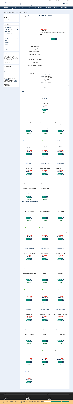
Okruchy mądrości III (29, 354)
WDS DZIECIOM (22, 7)
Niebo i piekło (45, 293)
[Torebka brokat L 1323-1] (29, 371)
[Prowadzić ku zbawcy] (45, 249)
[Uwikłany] (45, 269)
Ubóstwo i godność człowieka (60, 314)
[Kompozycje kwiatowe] (61, 249)
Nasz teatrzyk (60, 273)
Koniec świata (29, 314)
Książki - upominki (15, 12)
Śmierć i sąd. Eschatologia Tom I (29, 293)
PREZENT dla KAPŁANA (38, 5)
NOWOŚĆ (30, 5)
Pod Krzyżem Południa (29, 334)
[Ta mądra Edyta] (29, 118)
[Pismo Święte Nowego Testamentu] (61, 350)
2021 (45, 147)
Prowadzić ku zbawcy (44, 253)
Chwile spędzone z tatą (23, 12)
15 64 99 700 (6, 79)
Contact (5, 399)
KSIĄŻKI (16, 7)
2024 (60, 147)
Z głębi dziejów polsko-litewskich (29, 273)
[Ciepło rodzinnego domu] (45, 118)
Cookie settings (47, 401)
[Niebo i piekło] (45, 289)
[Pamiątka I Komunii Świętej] (29, 249)
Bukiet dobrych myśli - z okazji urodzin (60, 233)
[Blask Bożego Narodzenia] (61, 118)
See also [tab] (45, 87)
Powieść (33, 5)
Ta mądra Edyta (29, 122)
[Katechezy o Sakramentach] (61, 330)
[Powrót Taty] (45, 350)
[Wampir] (45, 330)
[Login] (61, 3)
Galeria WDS (28, 399)
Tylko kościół (60, 293)
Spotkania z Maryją (45, 188)
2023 (29, 148)
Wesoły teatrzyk (60, 211)
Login (63, 0)
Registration (67, 0)
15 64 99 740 (15, 80)
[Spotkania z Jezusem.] (61, 140)
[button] (60, 0)
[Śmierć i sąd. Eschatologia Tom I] (29, 289)
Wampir (44, 334)
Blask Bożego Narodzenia (60, 122)
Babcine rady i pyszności (45, 168)
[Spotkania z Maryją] (45, 184)
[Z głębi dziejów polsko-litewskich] (29, 269)
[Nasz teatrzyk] (61, 269)
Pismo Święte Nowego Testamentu (60, 355)
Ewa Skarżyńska (48, 74)
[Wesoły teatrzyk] (61, 207)
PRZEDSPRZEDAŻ (44, 5)
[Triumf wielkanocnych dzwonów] (29, 184)
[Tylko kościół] (61, 289)
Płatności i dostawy (6, 397)
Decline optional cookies (56, 401)
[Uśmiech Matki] (45, 99)
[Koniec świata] (29, 310)
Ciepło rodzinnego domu (45, 122)
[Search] (51, 4)
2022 (45, 190)
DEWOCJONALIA (35, 7)
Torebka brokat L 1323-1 (29, 376)
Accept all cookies (65, 401)
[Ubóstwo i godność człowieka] (61, 310)
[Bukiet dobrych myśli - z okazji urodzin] (61, 227)
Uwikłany (45, 273)
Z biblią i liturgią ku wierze (45, 314)
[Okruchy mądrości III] (29, 350)
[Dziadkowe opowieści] (61, 164)
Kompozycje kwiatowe (60, 253)
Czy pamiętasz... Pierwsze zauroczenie (29, 145)
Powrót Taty (44, 354)
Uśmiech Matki (45, 103)
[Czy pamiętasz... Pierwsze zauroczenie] (29, 140)
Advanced (27, 5)
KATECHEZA (29, 7)
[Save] (17, 62)
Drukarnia (27, 398)
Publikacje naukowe (29, 397)
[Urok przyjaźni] (45, 140)
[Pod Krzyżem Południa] (29, 330)
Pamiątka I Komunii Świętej (29, 253)
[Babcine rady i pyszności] (45, 164)
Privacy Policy (6, 398)
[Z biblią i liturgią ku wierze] (45, 310)
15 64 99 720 (15, 81)
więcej (21, 402)
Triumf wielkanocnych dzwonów (29, 188)
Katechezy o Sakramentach (60, 334)
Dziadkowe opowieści (60, 168)
